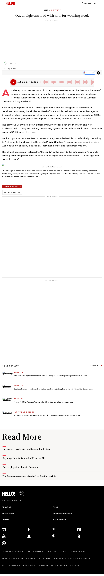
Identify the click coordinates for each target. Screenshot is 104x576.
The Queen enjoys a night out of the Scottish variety (29, 476)
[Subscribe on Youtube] (14, 536)
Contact (6, 519)
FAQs (55, 507)
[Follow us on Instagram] (14, 529)
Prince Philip (76, 128)
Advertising (8, 513)
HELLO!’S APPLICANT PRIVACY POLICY (19, 565)
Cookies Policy (24, 551)
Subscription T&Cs (62, 513)
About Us (6, 507)
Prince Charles (54, 142)
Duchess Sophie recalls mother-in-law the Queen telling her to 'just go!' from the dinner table (53, 389)
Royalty (56, 10)
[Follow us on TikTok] (89, 529)
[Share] (98, 73)
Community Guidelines (46, 551)
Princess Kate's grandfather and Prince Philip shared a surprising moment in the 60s (50, 375)
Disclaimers (8, 551)
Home (45, 10)
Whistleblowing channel (74, 551)
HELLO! (12, 63)
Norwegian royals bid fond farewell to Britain (26, 448)
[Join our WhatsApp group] (14, 543)
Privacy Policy (9, 558)
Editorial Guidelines (77, 558)
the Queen (58, 90)
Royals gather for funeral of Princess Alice (25, 458)
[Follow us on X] (64, 529)
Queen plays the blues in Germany (20, 467)
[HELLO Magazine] (10, 3)
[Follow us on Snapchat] (39, 536)
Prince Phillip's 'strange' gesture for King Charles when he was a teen (43, 402)
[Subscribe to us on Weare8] (89, 536)
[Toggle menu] (3, 3)
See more (95, 365)
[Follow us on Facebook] (39, 529)
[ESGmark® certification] (20, 493)
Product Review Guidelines (65, 565)
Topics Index (59, 519)
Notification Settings (31, 558)
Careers (43, 565)
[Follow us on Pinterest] (64, 536)
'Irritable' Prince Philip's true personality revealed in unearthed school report (47, 415)
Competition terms (54, 558)
